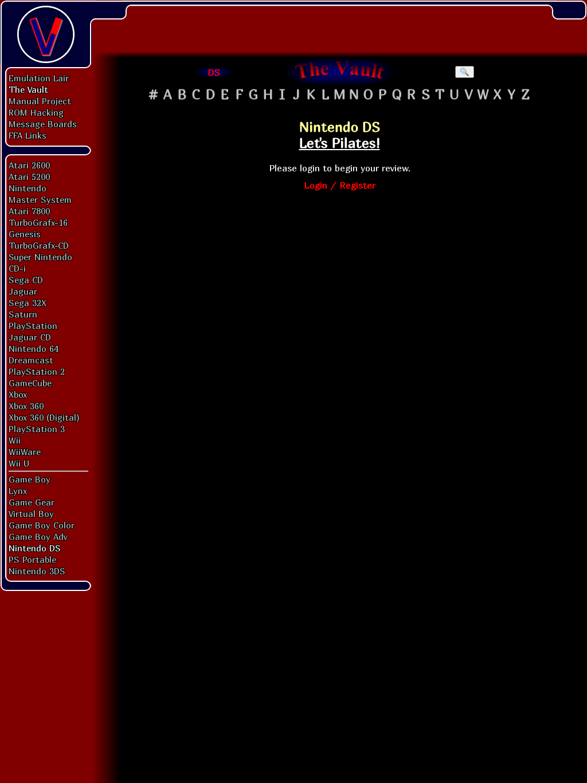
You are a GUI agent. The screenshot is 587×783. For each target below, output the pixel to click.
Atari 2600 (29, 165)
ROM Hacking (36, 112)
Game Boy (29, 479)
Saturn (23, 314)
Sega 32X (27, 302)
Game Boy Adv (38, 536)
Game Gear (31, 502)
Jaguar (23, 291)
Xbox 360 (26, 406)
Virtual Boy (31, 513)
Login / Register (339, 185)
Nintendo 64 (33, 348)
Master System (40, 199)
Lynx (18, 491)
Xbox (18, 394)
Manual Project (40, 101)
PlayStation (33, 325)
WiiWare (25, 452)
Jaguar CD (30, 337)
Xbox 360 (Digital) (44, 417)
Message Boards (43, 124)
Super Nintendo (40, 257)
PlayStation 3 (37, 429)
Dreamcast (31, 360)
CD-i (17, 268)
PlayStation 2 (37, 371)
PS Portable (32, 559)
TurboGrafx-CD (39, 245)
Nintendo (27, 188)
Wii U (19, 463)
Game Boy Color (42, 525)
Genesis (25, 234)
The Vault (28, 89)
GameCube (30, 383)
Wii (15, 440)
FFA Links (27, 135)
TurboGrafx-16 (38, 222)
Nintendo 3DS (37, 571)
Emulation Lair (39, 78)
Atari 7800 (29, 211)
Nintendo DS (35, 548)
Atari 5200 (29, 176)
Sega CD (26, 280)
